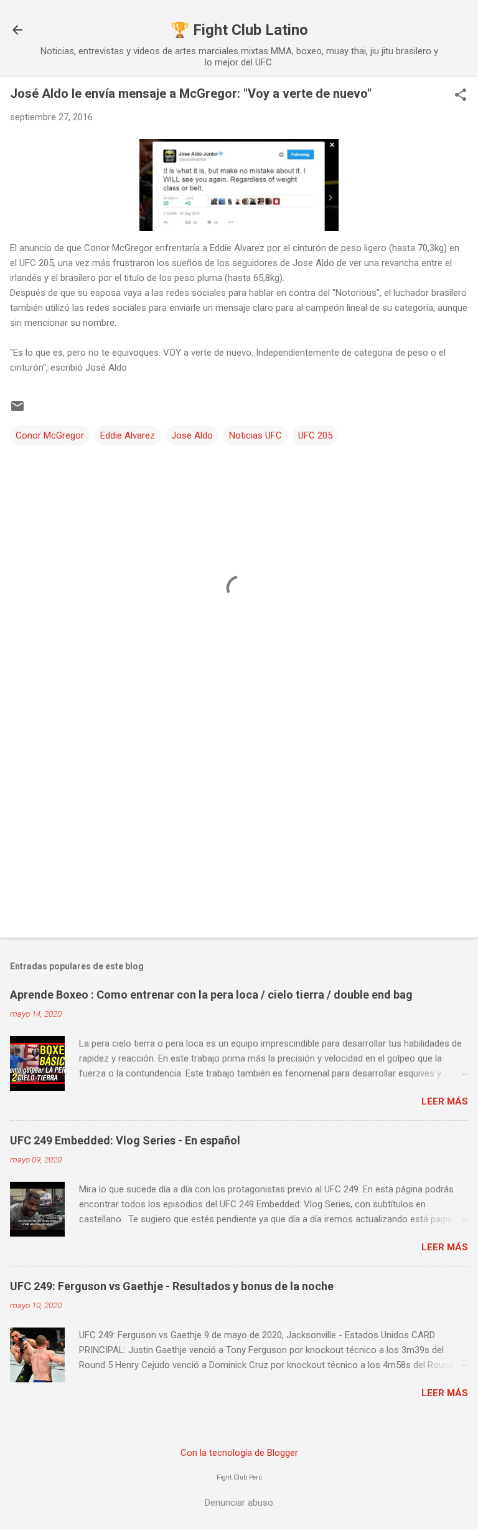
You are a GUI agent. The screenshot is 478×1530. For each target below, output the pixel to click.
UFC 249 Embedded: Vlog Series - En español (125, 1140)
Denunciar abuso (239, 1502)
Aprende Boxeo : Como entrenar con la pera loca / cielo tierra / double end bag (211, 994)
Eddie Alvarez (127, 435)
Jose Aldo (192, 435)
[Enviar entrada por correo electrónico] (17, 410)
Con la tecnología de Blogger (239, 1452)
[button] (460, 96)
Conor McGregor (50, 435)
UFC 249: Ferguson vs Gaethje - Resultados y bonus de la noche (172, 1286)
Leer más (444, 1101)
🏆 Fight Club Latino (239, 30)
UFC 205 (315, 435)
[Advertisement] (239, 830)
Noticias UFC (255, 435)
